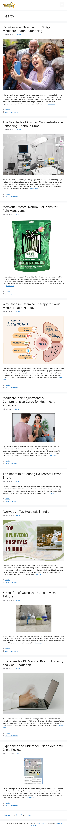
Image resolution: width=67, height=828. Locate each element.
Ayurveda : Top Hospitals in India (26, 511)
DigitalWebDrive (42, 823)
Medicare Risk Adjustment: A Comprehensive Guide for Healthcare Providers (29, 401)
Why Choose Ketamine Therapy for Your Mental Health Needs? (31, 306)
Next (30, 815)
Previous (6, 815)
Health (7, 109)
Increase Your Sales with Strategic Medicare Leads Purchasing (27, 29)
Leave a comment (11, 112)
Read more (51, 104)
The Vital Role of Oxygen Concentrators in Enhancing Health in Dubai (33, 124)
